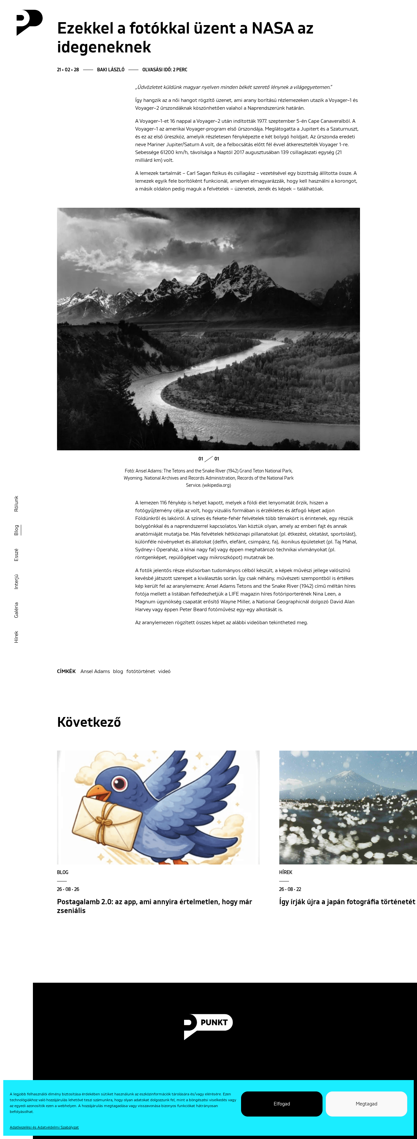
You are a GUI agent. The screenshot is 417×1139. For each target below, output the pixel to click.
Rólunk (16, 504)
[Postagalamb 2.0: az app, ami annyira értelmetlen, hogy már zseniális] (158, 808)
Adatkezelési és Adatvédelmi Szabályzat (44, 1128)
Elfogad (282, 1104)
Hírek (16, 637)
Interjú (16, 581)
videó (164, 671)
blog (118, 671)
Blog (16, 530)
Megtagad (366, 1104)
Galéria (16, 610)
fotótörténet (140, 671)
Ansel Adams (95, 671)
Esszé (16, 555)
